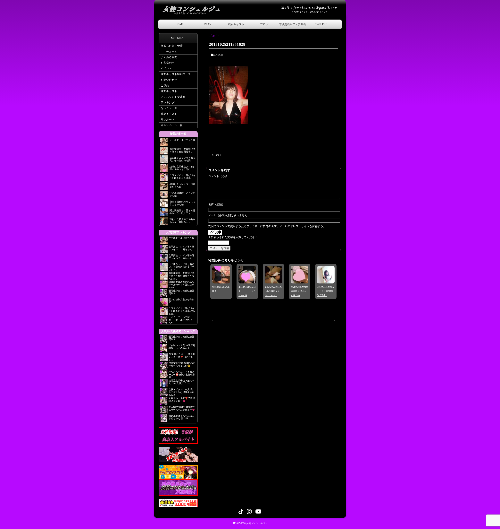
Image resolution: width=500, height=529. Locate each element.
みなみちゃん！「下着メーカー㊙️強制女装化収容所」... (182, 374)
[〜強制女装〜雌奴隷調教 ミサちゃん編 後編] (299, 280)
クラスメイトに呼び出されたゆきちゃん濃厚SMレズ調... (182, 311)
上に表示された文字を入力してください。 (234, 237)
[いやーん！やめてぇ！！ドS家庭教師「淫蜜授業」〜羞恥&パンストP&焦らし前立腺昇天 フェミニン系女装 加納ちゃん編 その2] (326, 280)
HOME (180, 24)
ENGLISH (321, 24)
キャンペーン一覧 (172, 125)
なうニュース (169, 108)
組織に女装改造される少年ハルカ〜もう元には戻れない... (181, 284)
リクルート (167, 119)
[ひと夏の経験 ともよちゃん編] (164, 195)
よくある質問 (169, 57)
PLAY (207, 24)
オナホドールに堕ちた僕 (182, 238)
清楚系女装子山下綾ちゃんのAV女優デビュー (181, 382)
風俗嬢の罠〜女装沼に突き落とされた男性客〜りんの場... (181, 276)
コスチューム (169, 51)
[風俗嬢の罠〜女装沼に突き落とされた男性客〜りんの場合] (164, 151)
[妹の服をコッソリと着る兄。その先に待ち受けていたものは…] (164, 160)
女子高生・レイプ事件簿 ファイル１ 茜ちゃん (181, 248)
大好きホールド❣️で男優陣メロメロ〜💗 (182, 399)
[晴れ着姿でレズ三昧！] (221, 280)
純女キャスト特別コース (176, 74)
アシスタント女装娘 (173, 96)
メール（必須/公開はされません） (229, 215)
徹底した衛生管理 (172, 45)
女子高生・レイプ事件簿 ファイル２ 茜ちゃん (181, 257)
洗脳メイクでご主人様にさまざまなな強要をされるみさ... (181, 392)
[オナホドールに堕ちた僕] (164, 142)
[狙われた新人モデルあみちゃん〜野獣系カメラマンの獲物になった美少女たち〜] (164, 222)
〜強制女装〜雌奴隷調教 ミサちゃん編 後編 (299, 291)
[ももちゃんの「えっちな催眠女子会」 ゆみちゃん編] (273, 280)
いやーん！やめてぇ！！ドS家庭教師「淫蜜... (325, 291)
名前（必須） (216, 204)
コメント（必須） (219, 176)
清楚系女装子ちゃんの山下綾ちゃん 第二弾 (181, 417)
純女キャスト (236, 24)
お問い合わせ (169, 79)
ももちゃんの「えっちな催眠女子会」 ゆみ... (273, 291)
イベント (166, 68)
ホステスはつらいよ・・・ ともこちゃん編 (247, 291)
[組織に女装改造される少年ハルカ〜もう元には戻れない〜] (164, 169)
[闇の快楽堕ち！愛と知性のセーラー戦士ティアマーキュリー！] (164, 213)
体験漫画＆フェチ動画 (292, 24)
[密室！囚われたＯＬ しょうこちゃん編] (164, 204)
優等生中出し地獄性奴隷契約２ (181, 292)
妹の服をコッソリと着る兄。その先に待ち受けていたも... (181, 267)
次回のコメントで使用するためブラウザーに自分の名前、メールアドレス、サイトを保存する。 (267, 226)
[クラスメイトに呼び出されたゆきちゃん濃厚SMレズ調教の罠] (164, 178)
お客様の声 (167, 62)
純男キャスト (169, 113)
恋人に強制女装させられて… (181, 301)
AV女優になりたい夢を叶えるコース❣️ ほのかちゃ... (182, 357)
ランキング (167, 102)
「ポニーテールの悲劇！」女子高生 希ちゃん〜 (181, 320)
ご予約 (165, 85)
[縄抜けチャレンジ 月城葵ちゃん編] (164, 186)
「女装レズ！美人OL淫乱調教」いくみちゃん (182, 347)
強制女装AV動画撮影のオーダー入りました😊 (182, 364)
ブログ (264, 24)
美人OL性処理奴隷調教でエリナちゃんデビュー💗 (182, 408)
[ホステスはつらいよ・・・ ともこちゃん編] (247, 280)
